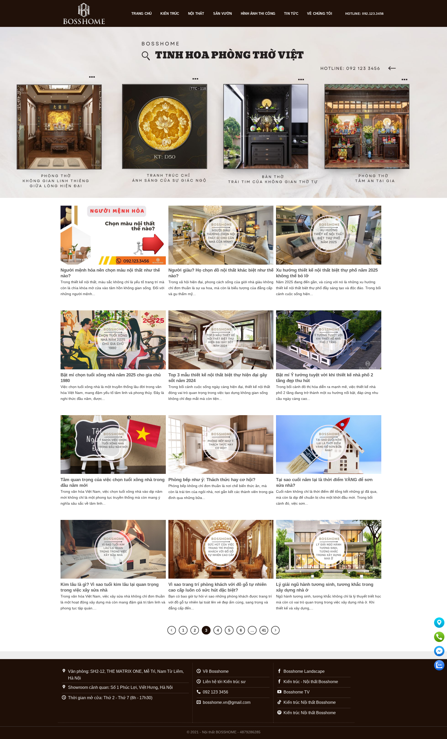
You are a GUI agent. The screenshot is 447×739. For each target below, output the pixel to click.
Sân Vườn (222, 14)
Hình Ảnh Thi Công (258, 14)
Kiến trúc (169, 14)
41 (264, 630)
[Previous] (15, 112)
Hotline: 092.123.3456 (364, 14)
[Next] (431, 112)
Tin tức (291, 14)
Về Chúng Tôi (319, 14)
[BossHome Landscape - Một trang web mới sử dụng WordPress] (92, 13)
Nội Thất (196, 14)
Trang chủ (141, 14)
